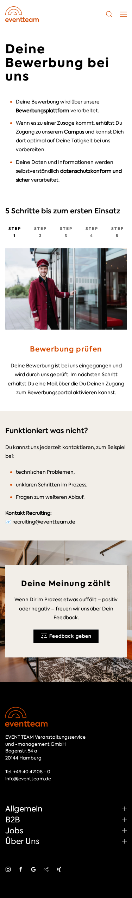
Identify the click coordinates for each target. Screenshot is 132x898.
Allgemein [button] (24, 808)
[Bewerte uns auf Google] (33, 868)
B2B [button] (12, 819)
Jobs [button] (14, 830)
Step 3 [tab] (66, 232)
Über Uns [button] (22, 841)
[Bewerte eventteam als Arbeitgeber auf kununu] (46, 868)
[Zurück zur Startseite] (22, 14)
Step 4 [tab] (92, 232)
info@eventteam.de (28, 779)
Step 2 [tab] (40, 232)
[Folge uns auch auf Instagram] (8, 868)
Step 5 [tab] (117, 232)
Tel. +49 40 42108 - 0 (27, 772)
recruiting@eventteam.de (43, 522)
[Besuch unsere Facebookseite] (21, 868)
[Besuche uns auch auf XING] (59, 868)
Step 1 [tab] (14, 232)
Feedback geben (70, 636)
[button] (109, 14)
